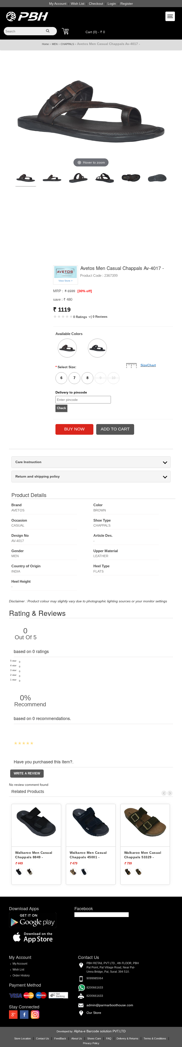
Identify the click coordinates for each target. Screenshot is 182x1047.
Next (170, 793)
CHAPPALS (67, 44)
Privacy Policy (91, 1043)
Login (112, 3)
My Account (57, 3)
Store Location (22, 1038)
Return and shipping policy (37, 476)
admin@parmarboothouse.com (109, 1005)
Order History (21, 975)
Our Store (93, 1013)
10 (113, 378)
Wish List (77, 3)
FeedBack (60, 1038)
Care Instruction (28, 462)
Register (126, 3)
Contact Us (42, 1038)
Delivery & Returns (127, 1038)
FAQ (108, 1038)
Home (45, 44)
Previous (164, 793)
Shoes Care (94, 1038)
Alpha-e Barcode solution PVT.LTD (100, 1031)
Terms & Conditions (155, 1038)
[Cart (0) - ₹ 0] (65, 31)
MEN (55, 44)
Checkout (96, 3)
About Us (76, 1038)
